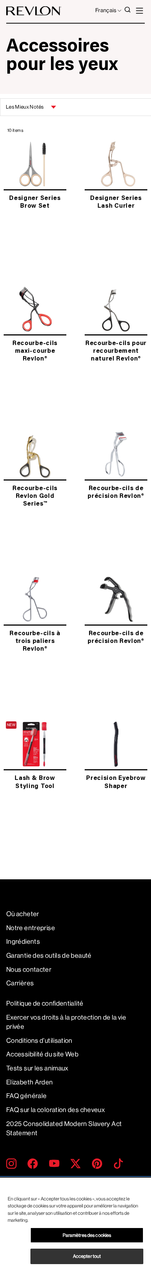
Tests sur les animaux (37, 1068)
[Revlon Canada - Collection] (33, 10)
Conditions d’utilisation (39, 1040)
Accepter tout (87, 1256)
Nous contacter (28, 969)
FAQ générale (26, 1096)
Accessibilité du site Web (42, 1054)
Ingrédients (23, 941)
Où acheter (22, 914)
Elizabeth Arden (29, 1082)
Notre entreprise (30, 928)
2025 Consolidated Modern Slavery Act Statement (64, 1128)
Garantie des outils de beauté (49, 955)
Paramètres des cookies (87, 1235)
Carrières (20, 983)
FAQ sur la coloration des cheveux (55, 1110)
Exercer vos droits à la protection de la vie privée (66, 1022)
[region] (75, 1224)
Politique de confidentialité (44, 1003)
